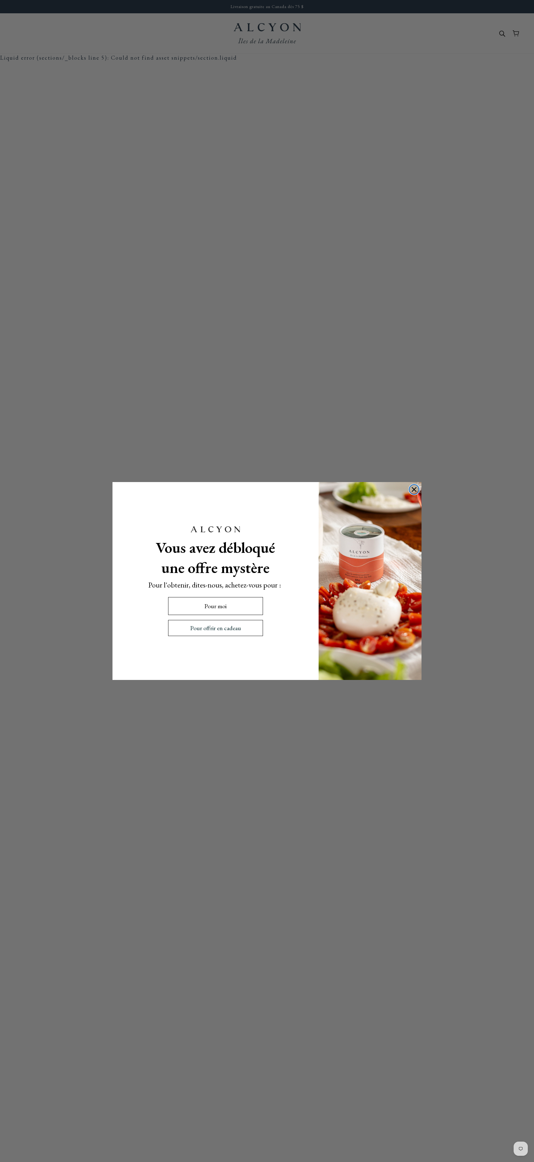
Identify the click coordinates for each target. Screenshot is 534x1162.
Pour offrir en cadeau (215, 628)
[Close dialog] (414, 489)
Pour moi (215, 606)
